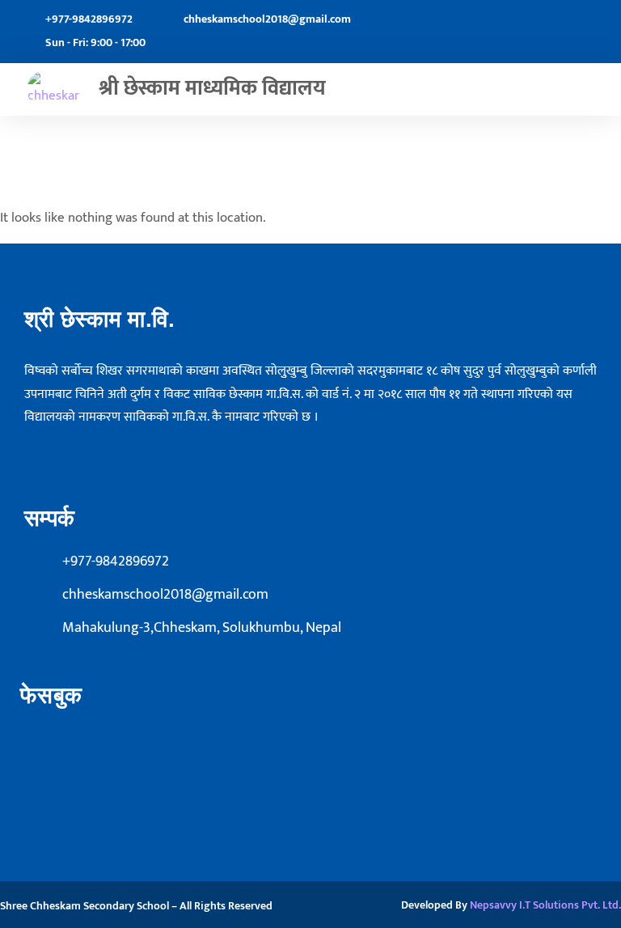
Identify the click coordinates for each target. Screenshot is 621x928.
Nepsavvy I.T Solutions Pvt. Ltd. (545, 905)
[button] (601, 89)
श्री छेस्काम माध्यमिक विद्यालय (212, 88)
